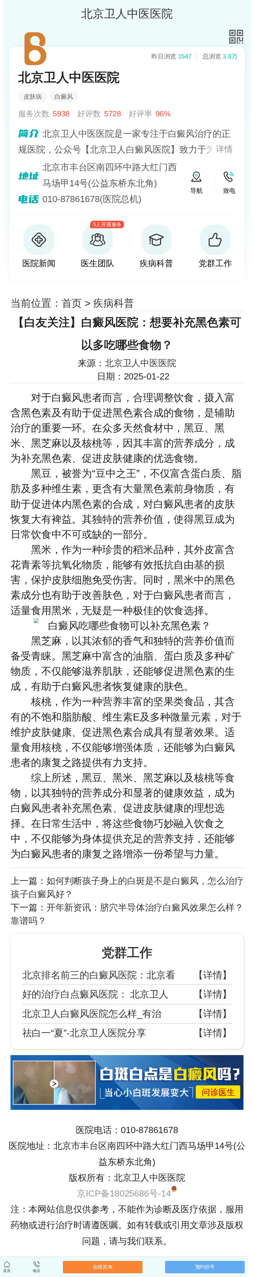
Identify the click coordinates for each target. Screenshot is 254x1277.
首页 (72, 303)
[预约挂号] (127, 1058)
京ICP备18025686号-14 (124, 1193)
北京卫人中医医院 (140, 363)
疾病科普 (113, 303)
